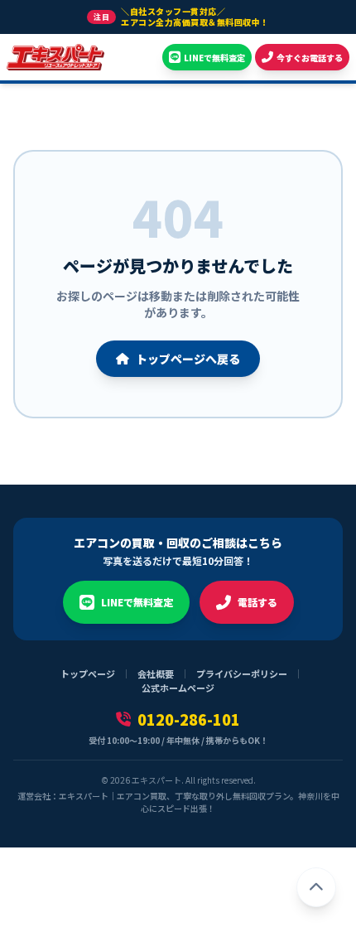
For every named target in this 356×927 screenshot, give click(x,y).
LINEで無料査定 (137, 602)
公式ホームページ (178, 687)
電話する (257, 602)
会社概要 (155, 673)
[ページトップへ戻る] (316, 887)
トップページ (87, 673)
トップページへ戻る (188, 358)
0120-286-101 (188, 719)
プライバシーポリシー (241, 673)
